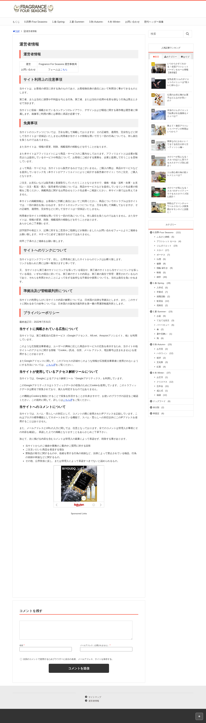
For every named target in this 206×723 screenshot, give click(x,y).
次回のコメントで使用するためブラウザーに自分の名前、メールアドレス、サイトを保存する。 (68, 659)
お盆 (159, 316)
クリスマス (162, 382)
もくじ (16, 21)
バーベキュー (163, 325)
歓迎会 (160, 301)
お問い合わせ (132, 21)
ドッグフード (159, 401)
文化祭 (160, 362)
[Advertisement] (78, 555)
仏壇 (159, 259)
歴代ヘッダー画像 (153, 21)
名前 (21, 645)
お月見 (160, 349)
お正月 (160, 377)
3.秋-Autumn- (96, 21)
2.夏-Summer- (77, 21)
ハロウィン (162, 353)
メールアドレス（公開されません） (94, 645)
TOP (17, 31)
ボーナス (161, 255)
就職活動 (161, 296)
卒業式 (160, 292)
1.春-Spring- (58, 21)
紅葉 (159, 366)
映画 (159, 272)
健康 (159, 263)
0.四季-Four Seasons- (36, 21)
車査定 (156, 413)
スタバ (160, 250)
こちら (63, 69)
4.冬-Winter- (114, 21)
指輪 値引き (162, 268)
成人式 (160, 390)
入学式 (160, 287)
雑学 (159, 277)
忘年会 (160, 386)
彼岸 (159, 358)
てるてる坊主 (163, 320)
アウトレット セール (166, 241)
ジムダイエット (164, 245)
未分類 (156, 407)
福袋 (159, 395)
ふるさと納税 (163, 237)
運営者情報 (94, 701)
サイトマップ (95, 697)
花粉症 (160, 305)
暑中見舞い (162, 334)
